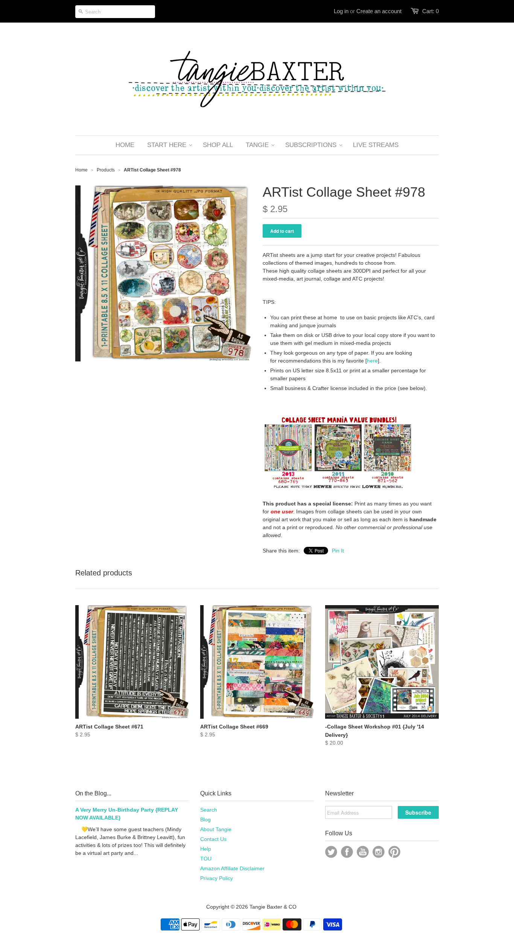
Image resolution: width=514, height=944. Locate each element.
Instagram (379, 852)
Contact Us (213, 839)
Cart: (430, 11)
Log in (341, 11)
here (372, 361)
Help (205, 849)
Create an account (378, 11)
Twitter (331, 852)
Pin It (338, 551)
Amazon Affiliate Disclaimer (232, 868)
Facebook (347, 852)
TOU (205, 859)
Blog (205, 820)
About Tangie (215, 829)
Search (208, 810)
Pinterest (394, 852)
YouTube (363, 852)
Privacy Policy (216, 878)
